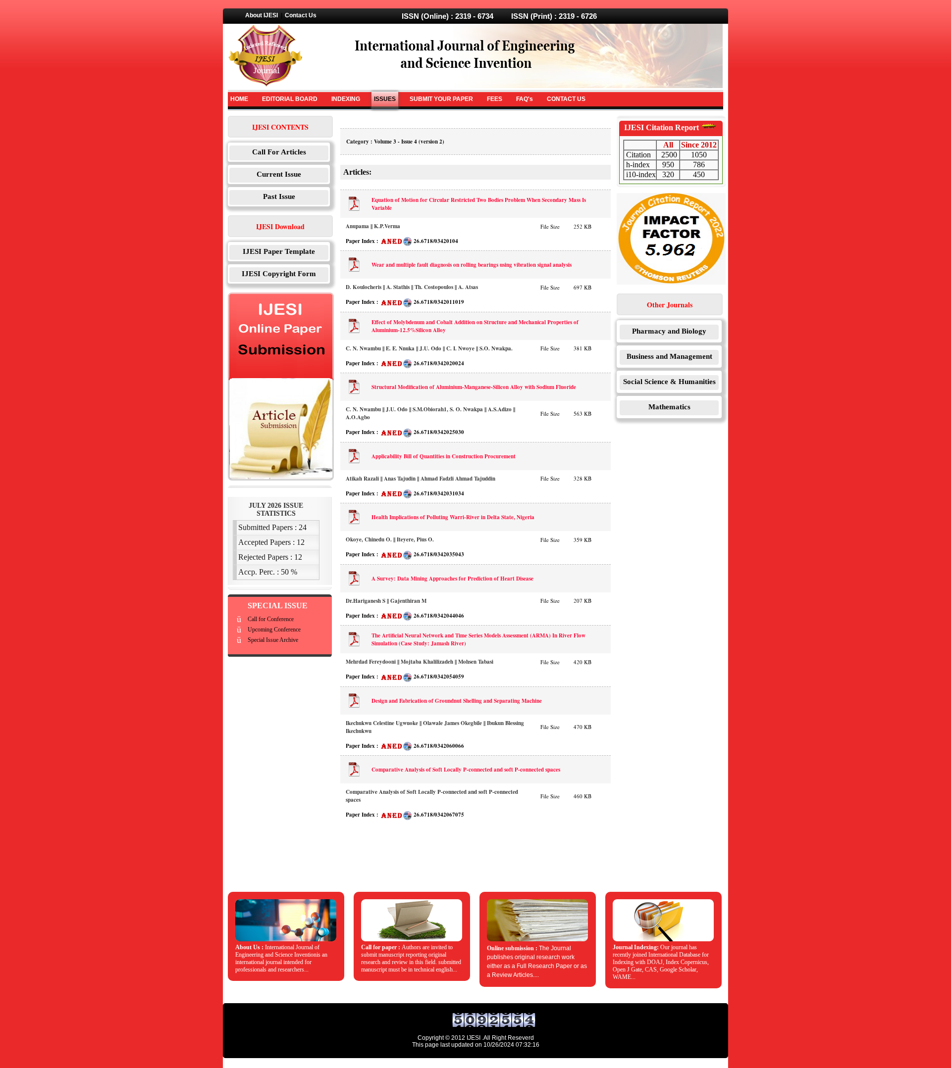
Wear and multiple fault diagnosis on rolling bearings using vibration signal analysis (471, 265)
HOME (239, 99)
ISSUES (385, 99)
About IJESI (261, 15)
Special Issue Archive (273, 639)
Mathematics (669, 407)
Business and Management (669, 356)
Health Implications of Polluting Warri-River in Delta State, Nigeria (452, 517)
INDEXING (345, 99)
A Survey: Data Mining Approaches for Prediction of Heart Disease (452, 579)
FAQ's (524, 99)
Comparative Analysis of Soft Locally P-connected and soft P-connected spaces (465, 770)
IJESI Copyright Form (279, 274)
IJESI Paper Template (279, 251)
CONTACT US (566, 99)
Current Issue (279, 174)
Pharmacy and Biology (669, 331)
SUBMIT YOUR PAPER (441, 99)
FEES (494, 99)
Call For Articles (279, 152)
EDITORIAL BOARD (289, 99)
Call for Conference (271, 619)
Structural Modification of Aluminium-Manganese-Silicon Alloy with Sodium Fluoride (473, 387)
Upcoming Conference (274, 629)
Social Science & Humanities (669, 382)
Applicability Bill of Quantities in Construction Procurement (443, 456)
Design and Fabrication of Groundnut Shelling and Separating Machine (456, 701)
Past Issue (279, 196)
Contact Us (301, 15)
